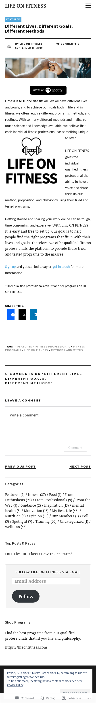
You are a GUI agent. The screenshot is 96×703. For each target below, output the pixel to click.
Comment (75, 447)
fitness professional (52, 347)
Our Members (63, 516)
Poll (85, 516)
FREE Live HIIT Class (21, 553)
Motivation (33, 510)
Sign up (10, 267)
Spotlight (19, 521)
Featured (13, 19)
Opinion (35, 516)
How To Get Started (57, 553)
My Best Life (62, 510)
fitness (33, 494)
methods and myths (67, 350)
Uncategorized (72, 521)
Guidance (28, 505)
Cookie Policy (15, 685)
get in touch (61, 267)
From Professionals (51, 499)
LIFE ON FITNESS (25, 5)
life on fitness (36, 350)
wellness (12, 526)
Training (42, 521)
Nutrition (13, 516)
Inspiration (53, 505)
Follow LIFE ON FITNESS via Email (48, 572)
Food (53, 494)
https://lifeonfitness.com (26, 647)
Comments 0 (70, 44)
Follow (26, 596)
